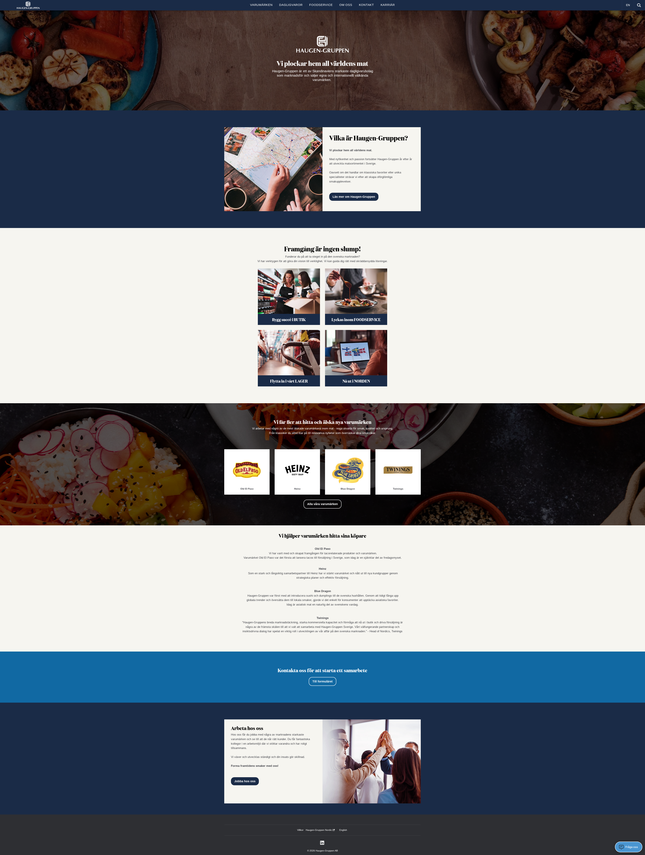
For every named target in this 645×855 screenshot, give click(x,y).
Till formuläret (322, 681)
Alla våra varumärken (322, 504)
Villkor (300, 830)
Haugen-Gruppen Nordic (319, 830)
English (343, 830)
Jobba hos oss (244, 781)
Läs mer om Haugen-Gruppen (354, 196)
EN (628, 5)
